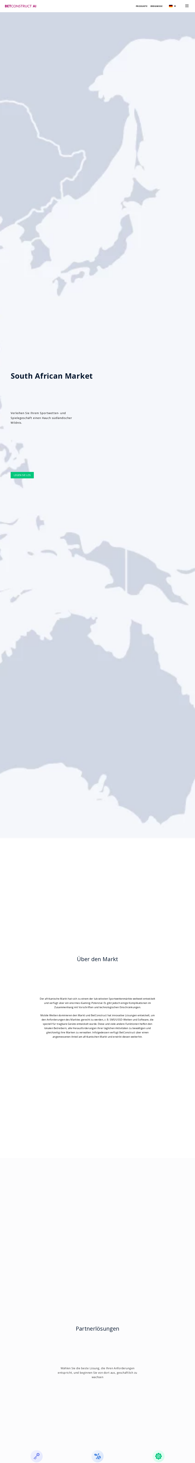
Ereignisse (157, 6)
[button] (172, 6)
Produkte (141, 6)
